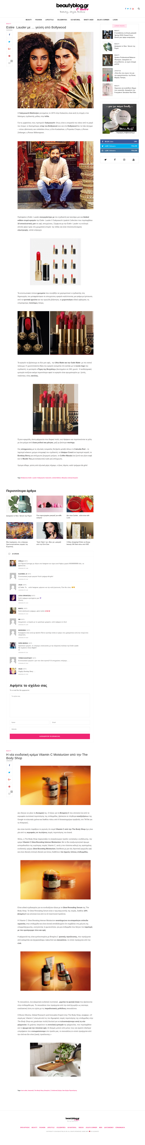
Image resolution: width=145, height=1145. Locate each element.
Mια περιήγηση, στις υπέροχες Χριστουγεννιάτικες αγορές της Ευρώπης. (17, 544)
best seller (24, 1090)
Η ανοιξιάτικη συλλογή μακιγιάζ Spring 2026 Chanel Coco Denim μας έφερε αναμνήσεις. (125, 35)
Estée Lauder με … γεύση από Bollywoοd (36, 27)
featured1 (48, 477)
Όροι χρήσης (25, 1127)
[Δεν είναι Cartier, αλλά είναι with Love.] (80, 504)
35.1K (121, 141)
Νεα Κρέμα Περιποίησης (69, 1090)
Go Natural (75, 20)
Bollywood (24, 477)
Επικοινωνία (120, 1127)
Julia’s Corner (103, 20)
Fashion (38, 20)
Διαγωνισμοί (109, 1127)
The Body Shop (39, 1090)
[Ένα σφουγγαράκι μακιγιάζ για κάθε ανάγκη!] (49, 504)
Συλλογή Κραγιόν (73, 477)
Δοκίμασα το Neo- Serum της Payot (19, 516)
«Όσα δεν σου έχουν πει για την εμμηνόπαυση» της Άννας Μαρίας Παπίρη (125, 75)
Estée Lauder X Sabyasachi (36, 477)
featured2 (31, 1090)
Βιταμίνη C (47, 1090)
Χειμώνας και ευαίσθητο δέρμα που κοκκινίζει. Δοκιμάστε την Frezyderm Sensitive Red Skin (125, 90)
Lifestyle (49, 20)
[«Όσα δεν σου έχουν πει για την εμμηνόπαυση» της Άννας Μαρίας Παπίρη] (108, 74)
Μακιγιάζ (64, 477)
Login (115, 20)
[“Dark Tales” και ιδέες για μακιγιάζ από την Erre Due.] (49, 530)
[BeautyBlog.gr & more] (72, 8)
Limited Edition (56, 477)
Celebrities (62, 20)
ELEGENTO (96, 1131)
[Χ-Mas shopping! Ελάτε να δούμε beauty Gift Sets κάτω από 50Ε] (80, 530)
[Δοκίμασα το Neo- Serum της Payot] (19, 504)
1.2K (121, 146)
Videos (81, 1127)
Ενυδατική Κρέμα (56, 1090)
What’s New (88, 20)
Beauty (29, 20)
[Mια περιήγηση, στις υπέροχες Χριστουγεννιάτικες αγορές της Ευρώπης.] (19, 530)
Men (100, 1127)
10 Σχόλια (15, 554)
